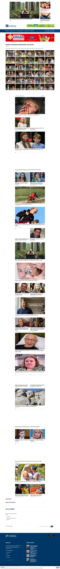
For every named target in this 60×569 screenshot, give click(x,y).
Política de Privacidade (10, 550)
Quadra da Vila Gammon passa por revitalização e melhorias (33, 555)
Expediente (8, 557)
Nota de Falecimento (20, 30)
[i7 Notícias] (11, 25)
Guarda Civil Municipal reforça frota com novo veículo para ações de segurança (33, 560)
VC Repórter (32, 30)
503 (45, 526)
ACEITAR (57, 567)
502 (43, 526)
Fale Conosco (26, 30)
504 (47, 526)
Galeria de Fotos (13, 30)
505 (49, 526)
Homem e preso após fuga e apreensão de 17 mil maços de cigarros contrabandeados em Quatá (34, 547)
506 (52, 526)
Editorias (7, 30)
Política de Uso (9, 552)
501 (41, 526)
